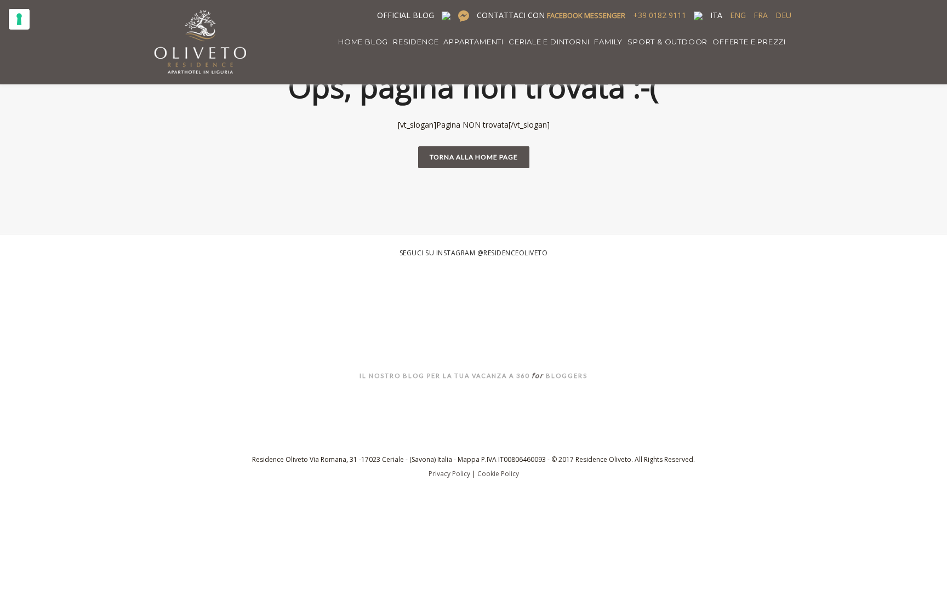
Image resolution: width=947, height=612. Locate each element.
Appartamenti (473, 41)
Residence (415, 41)
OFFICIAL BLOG (405, 15)
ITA (716, 15)
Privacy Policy (449, 473)
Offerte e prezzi (749, 41)
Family (608, 41)
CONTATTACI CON (551, 15)
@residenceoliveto (512, 253)
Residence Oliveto (474, 348)
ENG (738, 15)
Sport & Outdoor (667, 41)
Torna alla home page (474, 157)
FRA (761, 15)
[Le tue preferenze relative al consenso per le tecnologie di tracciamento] (19, 19)
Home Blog (363, 41)
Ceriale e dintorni (549, 41)
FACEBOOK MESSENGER (586, 15)
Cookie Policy (498, 473)
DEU (783, 15)
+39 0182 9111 (659, 15)
